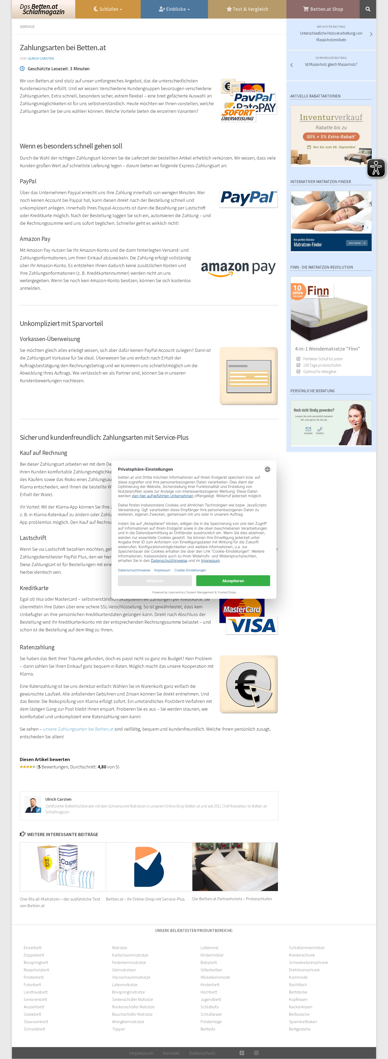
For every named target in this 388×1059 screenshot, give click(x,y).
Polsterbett (34, 977)
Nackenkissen (300, 1006)
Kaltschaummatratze (130, 955)
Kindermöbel (212, 955)
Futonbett (32, 984)
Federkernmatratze (129, 962)
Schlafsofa (210, 1006)
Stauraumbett (36, 1021)
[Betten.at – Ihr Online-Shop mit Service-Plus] (149, 867)
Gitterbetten (211, 969)
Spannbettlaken (303, 1021)
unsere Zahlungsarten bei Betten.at (78, 729)
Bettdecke (298, 992)
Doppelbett (34, 955)
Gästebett (32, 1014)
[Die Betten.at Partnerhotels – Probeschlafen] (235, 867)
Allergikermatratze (128, 1021)
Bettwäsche (299, 1014)
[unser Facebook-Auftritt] (227, 1053)
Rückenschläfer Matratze (133, 1006)
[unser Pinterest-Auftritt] (242, 1053)
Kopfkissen (298, 999)
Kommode (298, 977)
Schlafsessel (211, 1014)
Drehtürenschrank (304, 969)
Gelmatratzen (124, 969)
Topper (118, 1029)
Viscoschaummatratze (131, 977)
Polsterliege (211, 1021)
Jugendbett (211, 999)
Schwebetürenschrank (308, 962)
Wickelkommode (215, 977)
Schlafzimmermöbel (307, 947)
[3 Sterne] (27, 766)
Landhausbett (36, 992)
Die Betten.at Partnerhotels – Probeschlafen (232, 899)
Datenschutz (202, 1053)
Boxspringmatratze (128, 992)
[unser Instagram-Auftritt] (256, 1053)
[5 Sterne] (34, 766)
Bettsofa (208, 1029)
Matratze (119, 947)
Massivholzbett (36, 969)
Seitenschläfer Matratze (132, 999)
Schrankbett (34, 1029)
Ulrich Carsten (41, 58)
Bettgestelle (300, 1029)
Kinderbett (210, 984)
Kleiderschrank (302, 955)
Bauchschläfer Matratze (132, 1014)
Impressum (141, 1053)
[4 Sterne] (30, 766)
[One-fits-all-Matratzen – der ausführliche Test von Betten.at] (63, 867)
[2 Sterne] (24, 766)
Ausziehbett (34, 1006)
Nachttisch (298, 984)
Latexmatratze (125, 984)
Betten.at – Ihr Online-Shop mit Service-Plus (145, 899)
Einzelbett (32, 947)
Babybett (209, 962)
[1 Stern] (21, 766)
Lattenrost (209, 947)
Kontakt (171, 1053)
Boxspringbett (36, 962)
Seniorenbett (35, 999)
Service (27, 26)
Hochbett (209, 992)
